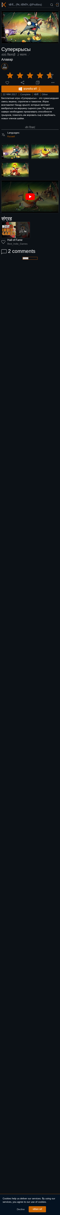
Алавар (7, 59)
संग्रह (6, 218)
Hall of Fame (14, 240)
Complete (25, 94)
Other (45, 94)
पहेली (36, 94)
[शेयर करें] (22, 82)
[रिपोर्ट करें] (52, 82)
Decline (21, 1209)
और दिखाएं (30, 127)
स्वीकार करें (37, 1209)
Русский (11, 136)
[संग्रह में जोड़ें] (37, 82)
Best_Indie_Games (17, 243)
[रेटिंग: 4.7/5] (30, 75)
